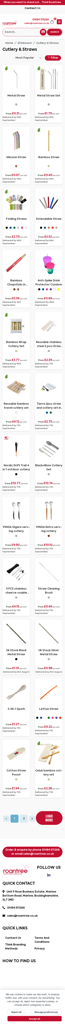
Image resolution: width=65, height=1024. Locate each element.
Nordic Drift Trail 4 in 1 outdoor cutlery (16, 467)
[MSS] (49, 104)
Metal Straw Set (48, 95)
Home (9, 43)
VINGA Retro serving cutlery (49, 529)
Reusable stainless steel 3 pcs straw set (49, 344)
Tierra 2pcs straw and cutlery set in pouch (48, 406)
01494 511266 (51, 850)
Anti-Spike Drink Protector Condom (49, 282)
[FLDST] (7, 227)
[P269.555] (47, 412)
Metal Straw (16, 95)
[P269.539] (16, 412)
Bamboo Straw (48, 157)
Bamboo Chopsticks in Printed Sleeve (16, 283)
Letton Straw (48, 709)
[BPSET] (16, 351)
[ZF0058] (16, 659)
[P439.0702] (49, 474)
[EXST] (41, 227)
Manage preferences (46, 1012)
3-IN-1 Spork (16, 709)
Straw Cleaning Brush (49, 591)
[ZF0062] (49, 597)
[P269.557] (51, 412)
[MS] (16, 104)
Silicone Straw (16, 157)
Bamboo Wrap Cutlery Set (16, 344)
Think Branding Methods (15, 946)
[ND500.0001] (16, 474)
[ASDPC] (39, 289)
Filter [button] (54, 58)
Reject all (16, 1012)
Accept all (34, 1018)
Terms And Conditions (42, 940)
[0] (52, 22)
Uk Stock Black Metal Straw (16, 652)
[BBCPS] (14, 289)
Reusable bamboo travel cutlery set (16, 406)
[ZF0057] (49, 659)
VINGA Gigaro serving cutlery (16, 529)
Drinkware (25, 43)
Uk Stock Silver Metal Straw (48, 652)
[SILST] (16, 166)
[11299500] (49, 779)
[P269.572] (49, 351)
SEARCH (54, 32)
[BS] (49, 166)
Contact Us (32, 8)
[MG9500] (37, 717)
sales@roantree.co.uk (36, 23)
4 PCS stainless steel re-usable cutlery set (16, 591)
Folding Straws (16, 219)
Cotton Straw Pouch (16, 772)
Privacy (39, 948)
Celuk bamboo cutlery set (48, 772)
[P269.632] (16, 597)
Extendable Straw (49, 219)
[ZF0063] (16, 779)
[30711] (16, 536)
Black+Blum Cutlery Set (48, 467)
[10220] (49, 536)
